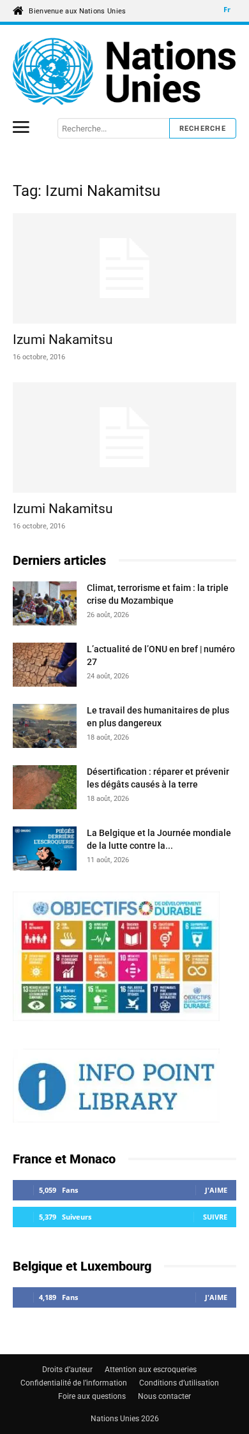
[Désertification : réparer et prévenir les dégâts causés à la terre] (45, 789)
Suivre (215, 1216)
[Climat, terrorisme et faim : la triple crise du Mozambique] (45, 605)
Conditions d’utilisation (179, 1382)
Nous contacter (164, 1396)
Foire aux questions (92, 1396)
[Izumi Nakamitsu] (124, 268)
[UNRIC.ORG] (124, 71)
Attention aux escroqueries (151, 1369)
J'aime (216, 1190)
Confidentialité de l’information (73, 1382)
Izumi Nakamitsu (63, 339)
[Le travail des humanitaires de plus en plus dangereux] (45, 728)
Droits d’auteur (67, 1369)
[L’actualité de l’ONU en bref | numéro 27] (45, 667)
